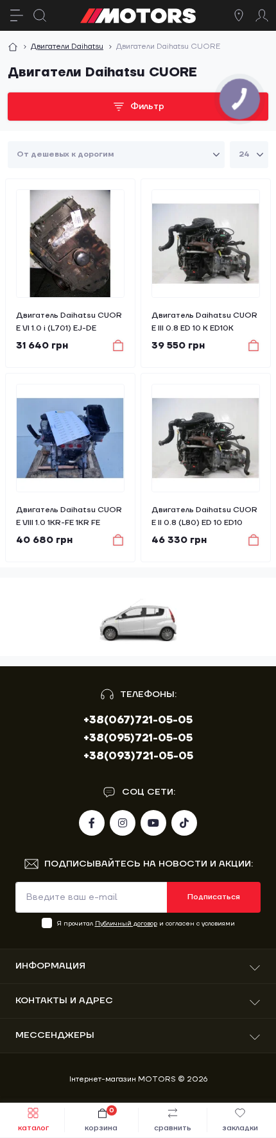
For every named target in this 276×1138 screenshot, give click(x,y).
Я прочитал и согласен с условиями (146, 923)
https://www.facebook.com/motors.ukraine (92, 823)
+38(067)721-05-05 (138, 720)
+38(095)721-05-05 (138, 738)
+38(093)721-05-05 (138, 756)
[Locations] (238, 15)
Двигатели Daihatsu (67, 46)
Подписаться (213, 897)
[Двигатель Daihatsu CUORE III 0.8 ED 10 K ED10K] (205, 243)
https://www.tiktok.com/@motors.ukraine (184, 823)
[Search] (39, 15)
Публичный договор (126, 923)
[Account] (261, 15)
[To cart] (112, 345)
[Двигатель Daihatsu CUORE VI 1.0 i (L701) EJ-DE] (70, 243)
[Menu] (16, 15)
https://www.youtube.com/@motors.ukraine (153, 823)
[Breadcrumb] (13, 47)
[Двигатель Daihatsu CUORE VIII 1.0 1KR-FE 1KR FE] (70, 438)
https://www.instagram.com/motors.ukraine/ (122, 823)
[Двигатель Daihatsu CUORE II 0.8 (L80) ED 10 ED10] (205, 438)
